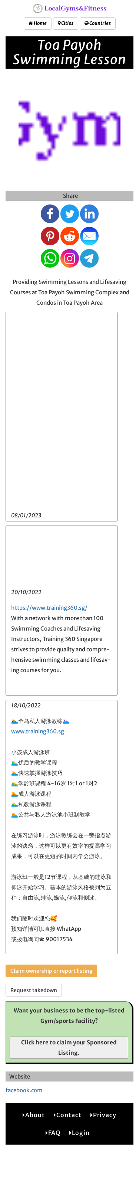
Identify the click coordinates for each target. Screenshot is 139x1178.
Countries (100, 23)
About (35, 1115)
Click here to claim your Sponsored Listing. (69, 1047)
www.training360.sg (37, 731)
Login (81, 1132)
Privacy (104, 1115)
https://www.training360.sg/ (49, 607)
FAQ (54, 1132)
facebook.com (24, 1090)
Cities (66, 23)
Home (40, 23)
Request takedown (33, 990)
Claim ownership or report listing (51, 971)
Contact (69, 1115)
